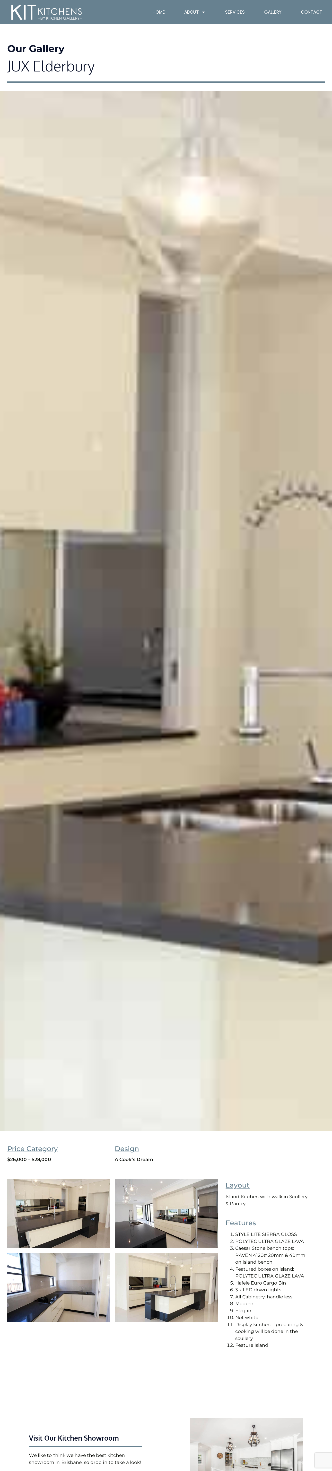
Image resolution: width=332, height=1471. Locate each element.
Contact (311, 12)
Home (159, 12)
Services (235, 12)
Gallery (272, 12)
